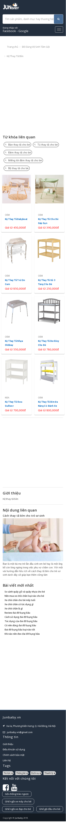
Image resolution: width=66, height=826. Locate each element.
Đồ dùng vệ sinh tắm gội (36, 46)
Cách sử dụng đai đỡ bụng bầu (21, 617)
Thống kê (21, 773)
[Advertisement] (33, 97)
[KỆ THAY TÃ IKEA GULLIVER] (16, 386)
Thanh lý (48, 773)
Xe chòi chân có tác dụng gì (19, 604)
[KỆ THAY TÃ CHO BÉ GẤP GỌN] (49, 203)
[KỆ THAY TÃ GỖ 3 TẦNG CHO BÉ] (49, 264)
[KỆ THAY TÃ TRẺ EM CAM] (16, 264)
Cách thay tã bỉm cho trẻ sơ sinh (24, 515)
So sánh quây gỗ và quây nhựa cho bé (25, 591)
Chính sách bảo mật (13, 755)
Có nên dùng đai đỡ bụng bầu (20, 625)
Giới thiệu (8, 744)
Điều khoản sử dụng (14, 749)
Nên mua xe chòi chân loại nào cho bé (24, 595)
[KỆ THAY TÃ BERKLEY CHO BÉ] (49, 325)
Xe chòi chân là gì (14, 608)
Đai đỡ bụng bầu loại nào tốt (20, 629)
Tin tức (7, 773)
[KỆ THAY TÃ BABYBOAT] (16, 203)
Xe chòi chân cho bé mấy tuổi (20, 600)
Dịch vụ (35, 773)
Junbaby (19, 817)
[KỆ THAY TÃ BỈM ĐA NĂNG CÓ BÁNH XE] (49, 386)
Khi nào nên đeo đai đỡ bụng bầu (22, 633)
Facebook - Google (15, 29)
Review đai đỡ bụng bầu (17, 612)
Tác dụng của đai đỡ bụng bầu (21, 621)
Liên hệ (7, 760)
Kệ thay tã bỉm (15, 56)
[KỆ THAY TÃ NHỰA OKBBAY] (16, 325)
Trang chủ (12, 46)
